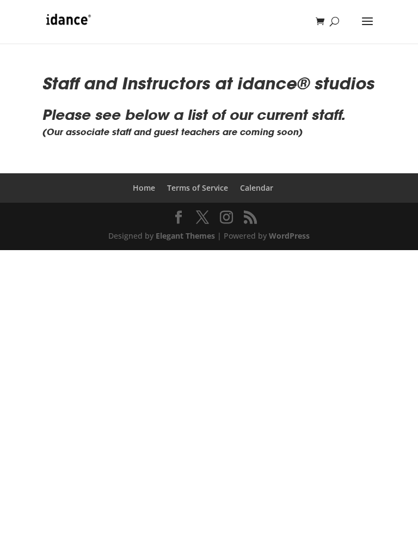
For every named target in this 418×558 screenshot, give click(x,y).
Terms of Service (197, 188)
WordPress (289, 236)
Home (144, 188)
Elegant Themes (185, 236)
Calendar (256, 188)
